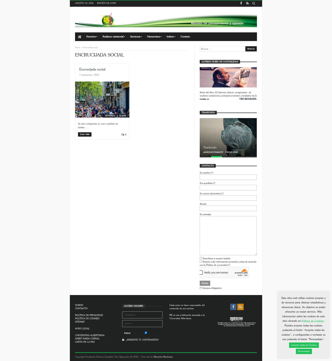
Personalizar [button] (304, 351)
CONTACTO (81, 308)
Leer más (84, 134)
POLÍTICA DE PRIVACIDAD (89, 315)
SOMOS (79, 305)
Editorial (110, 116)
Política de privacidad (216, 265)
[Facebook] (241, 3)
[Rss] (247, 3)
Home (77, 47)
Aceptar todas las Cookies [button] (304, 345)
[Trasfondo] (228, 137)
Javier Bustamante (213, 152)
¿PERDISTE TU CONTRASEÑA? (142, 340)
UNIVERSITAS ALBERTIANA (89, 335)
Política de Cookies (313, 321)
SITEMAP (80, 322)
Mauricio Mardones (163, 357)
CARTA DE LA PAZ (85, 342)
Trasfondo (209, 147)
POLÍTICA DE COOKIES (87, 319)
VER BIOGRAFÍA (247, 99)
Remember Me (155, 333)
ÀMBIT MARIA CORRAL (87, 339)
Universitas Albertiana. (180, 318)
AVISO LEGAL (82, 329)
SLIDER (122, 116)
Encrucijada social (92, 69)
